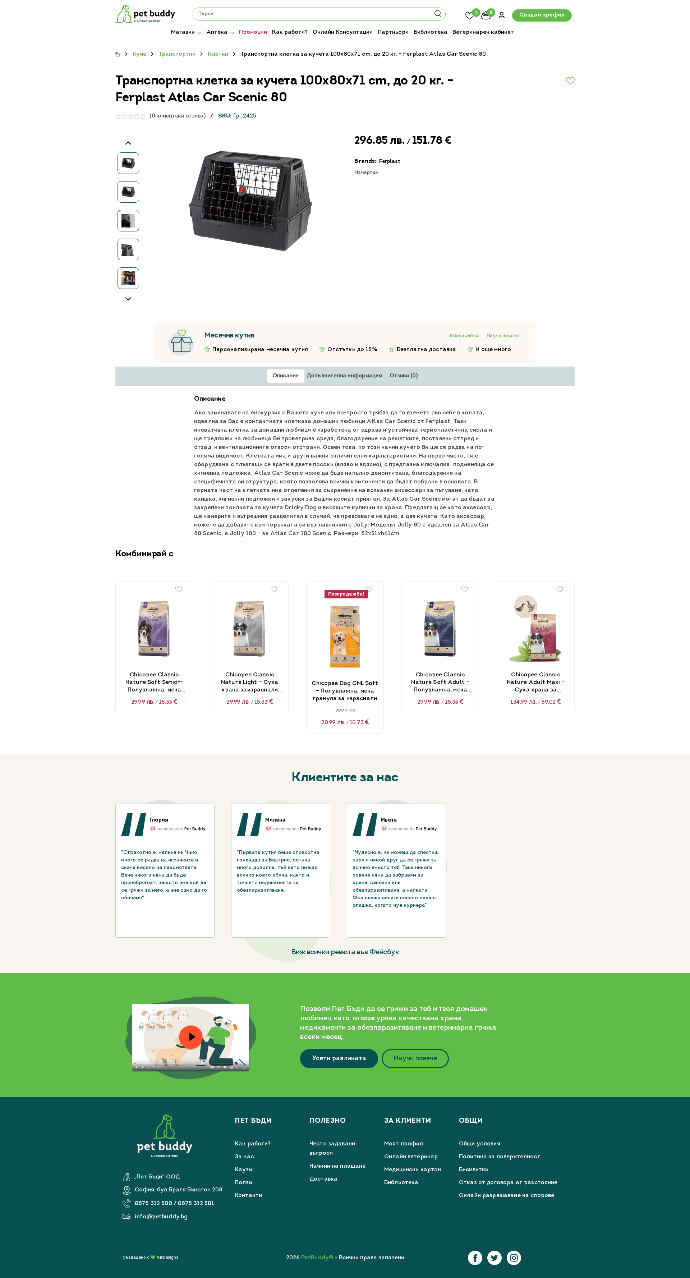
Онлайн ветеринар (411, 1157)
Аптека (216, 32)
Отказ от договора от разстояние (508, 1183)
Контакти (248, 1196)
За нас (244, 1157)
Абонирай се (464, 336)
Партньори (393, 32)
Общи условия (479, 1144)
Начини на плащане (337, 1166)
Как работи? (290, 32)
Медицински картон (412, 1170)
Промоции (253, 32)
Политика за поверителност (499, 1157)
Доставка (323, 1179)
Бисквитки (473, 1170)
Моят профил (403, 1144)
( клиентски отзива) (177, 116)
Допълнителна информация (344, 376)
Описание (285, 376)
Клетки (218, 54)
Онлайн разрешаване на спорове (506, 1196)
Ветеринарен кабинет (483, 32)
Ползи (243, 1183)
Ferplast (389, 161)
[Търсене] (438, 16)
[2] (469, 15)
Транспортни (177, 54)
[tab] (285, 376)
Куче (139, 54)
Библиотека (430, 32)
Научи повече (503, 336)
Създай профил (542, 15)
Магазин (183, 32)
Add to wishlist (553, 81)
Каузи (243, 1170)
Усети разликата (339, 1058)
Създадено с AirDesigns (150, 1258)
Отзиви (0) (404, 376)
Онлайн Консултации (343, 32)
